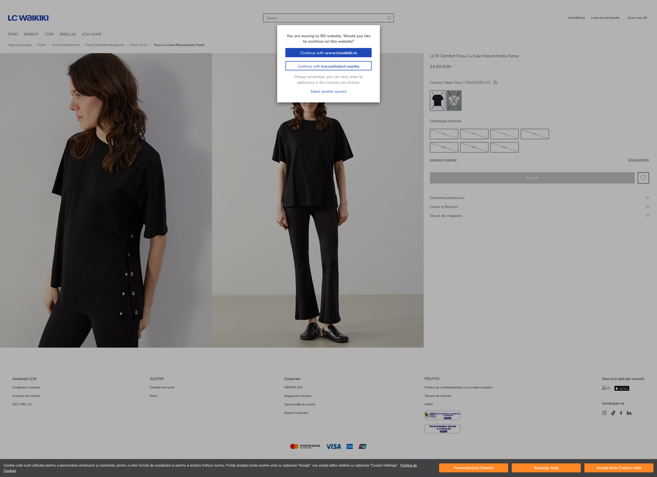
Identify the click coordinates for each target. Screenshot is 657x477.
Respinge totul (546, 468)
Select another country (329, 91)
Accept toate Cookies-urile (618, 468)
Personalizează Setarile (474, 468)
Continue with (328, 52)
